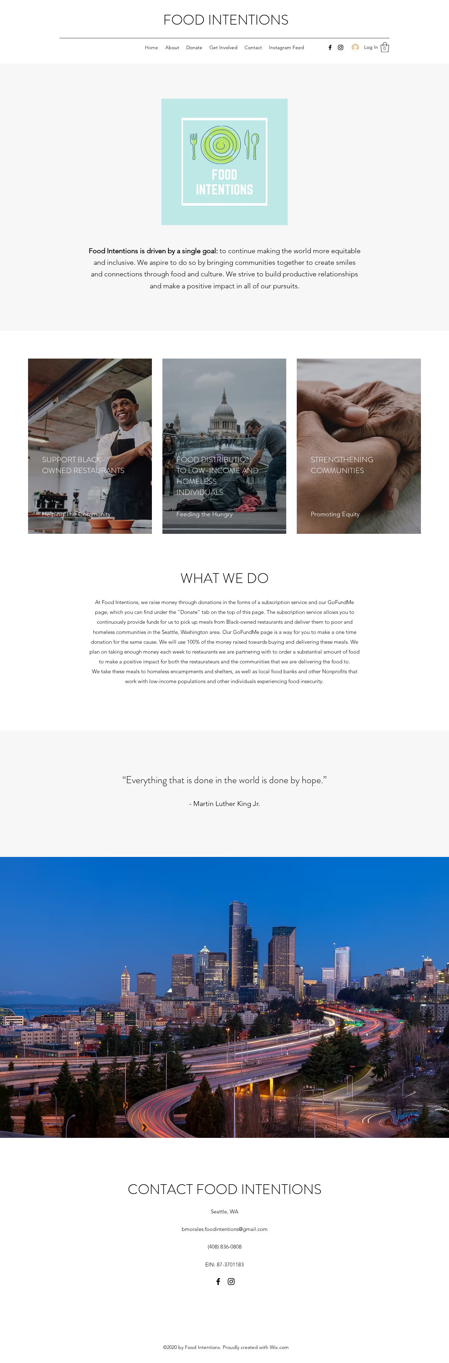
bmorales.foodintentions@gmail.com (225, 1229)
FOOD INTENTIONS (226, 20)
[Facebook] (330, 47)
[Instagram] (340, 47)
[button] (385, 47)
